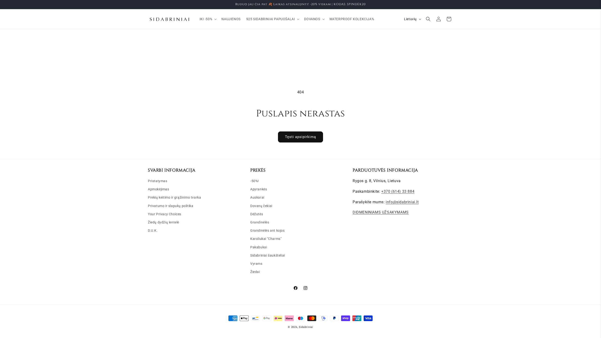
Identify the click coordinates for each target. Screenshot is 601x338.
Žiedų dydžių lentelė (163, 222)
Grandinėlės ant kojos (267, 230)
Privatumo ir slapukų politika (170, 206)
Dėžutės (256, 214)
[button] (208, 19)
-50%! (254, 181)
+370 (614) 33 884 (397, 191)
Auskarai (257, 197)
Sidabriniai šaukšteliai (267, 255)
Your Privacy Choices (164, 214)
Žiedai (255, 272)
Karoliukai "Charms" (265, 239)
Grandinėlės (259, 222)
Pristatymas (157, 181)
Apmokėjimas (158, 189)
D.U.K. (153, 230)
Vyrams (256, 263)
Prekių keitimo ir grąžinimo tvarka (174, 197)
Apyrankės (258, 189)
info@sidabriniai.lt (402, 202)
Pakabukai (258, 247)
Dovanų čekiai (261, 206)
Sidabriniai (306, 327)
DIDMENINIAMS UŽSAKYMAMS (381, 212)
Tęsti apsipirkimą (300, 137)
